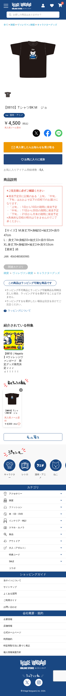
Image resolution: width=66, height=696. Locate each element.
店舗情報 (7, 626)
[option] (33, 59)
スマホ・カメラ (16, 527)
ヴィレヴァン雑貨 (26, 24)
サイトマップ (10, 587)
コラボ (12, 568)
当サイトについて (12, 580)
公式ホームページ (12, 632)
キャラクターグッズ (47, 24)
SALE (11, 561)
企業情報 (7, 619)
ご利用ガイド (10, 600)
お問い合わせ (10, 607)
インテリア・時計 (18, 520)
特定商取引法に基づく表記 (16, 645)
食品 (11, 534)
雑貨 (12, 24)
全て (6, 24)
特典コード (14, 554)
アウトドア (14, 541)
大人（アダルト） (18, 548)
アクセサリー (15, 493)
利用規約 (7, 639)
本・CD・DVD (16, 514)
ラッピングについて (19, 310)
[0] (60, 5)
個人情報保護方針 (12, 652)
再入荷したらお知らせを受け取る (35, 147)
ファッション (15, 507)
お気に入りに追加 (34, 159)
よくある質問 (10, 593)
